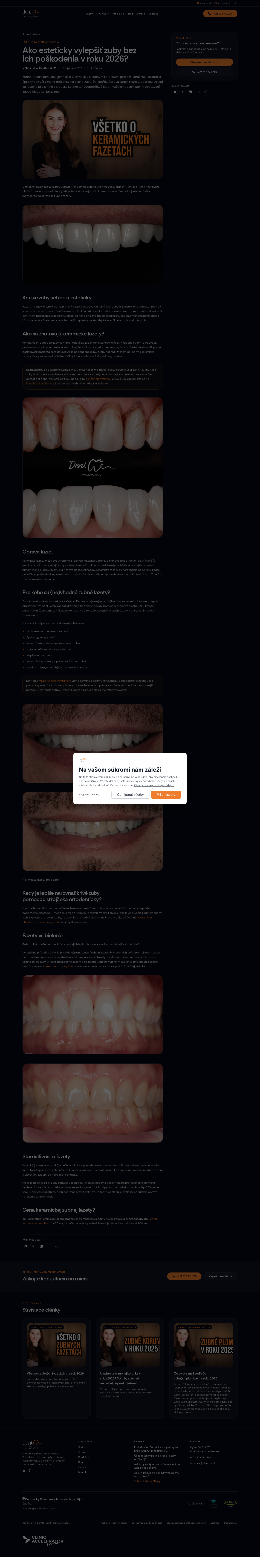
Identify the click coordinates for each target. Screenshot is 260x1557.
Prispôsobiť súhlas (89, 794)
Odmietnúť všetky (130, 794)
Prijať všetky (166, 794)
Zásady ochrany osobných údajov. (154, 785)
